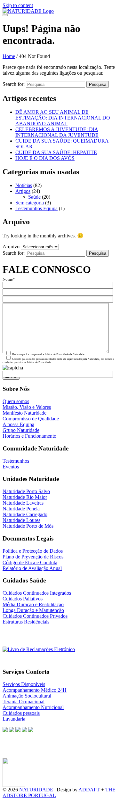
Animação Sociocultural (27, 695)
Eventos (11, 466)
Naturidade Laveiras (23, 503)
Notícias (23, 185)
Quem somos (16, 401)
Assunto (10, 293)
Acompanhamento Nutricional (33, 707)
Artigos (22, 191)
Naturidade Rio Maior (25, 497)
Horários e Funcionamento (29, 436)
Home (9, 56)
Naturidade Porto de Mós (28, 526)
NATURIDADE (36, 789)
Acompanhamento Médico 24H (35, 690)
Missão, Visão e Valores (27, 407)
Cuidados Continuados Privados (35, 616)
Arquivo (11, 246)
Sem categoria (29, 202)
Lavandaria (14, 719)
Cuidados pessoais (21, 713)
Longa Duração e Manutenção (33, 610)
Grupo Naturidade (21, 430)
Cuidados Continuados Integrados (37, 593)
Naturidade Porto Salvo (26, 491)
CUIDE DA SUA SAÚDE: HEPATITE (56, 152)
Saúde (34, 197)
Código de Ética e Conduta (30, 562)
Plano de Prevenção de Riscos (33, 556)
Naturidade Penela (21, 508)
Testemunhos (16, 461)
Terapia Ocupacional (23, 701)
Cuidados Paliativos (23, 598)
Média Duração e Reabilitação (33, 604)
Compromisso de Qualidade (31, 418)
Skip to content (18, 5)
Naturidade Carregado (25, 514)
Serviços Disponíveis (24, 684)
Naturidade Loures (21, 520)
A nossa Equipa (18, 424)
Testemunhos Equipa (36, 208)
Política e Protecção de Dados (33, 551)
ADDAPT (89, 789)
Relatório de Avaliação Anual (32, 568)
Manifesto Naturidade (24, 413)
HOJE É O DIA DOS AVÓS (45, 158)
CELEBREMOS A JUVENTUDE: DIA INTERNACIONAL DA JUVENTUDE (57, 132)
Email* (9, 286)
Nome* (9, 279)
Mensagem (12, 300)
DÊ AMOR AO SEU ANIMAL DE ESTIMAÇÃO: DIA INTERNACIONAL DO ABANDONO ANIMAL (62, 117)
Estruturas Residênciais (26, 621)
